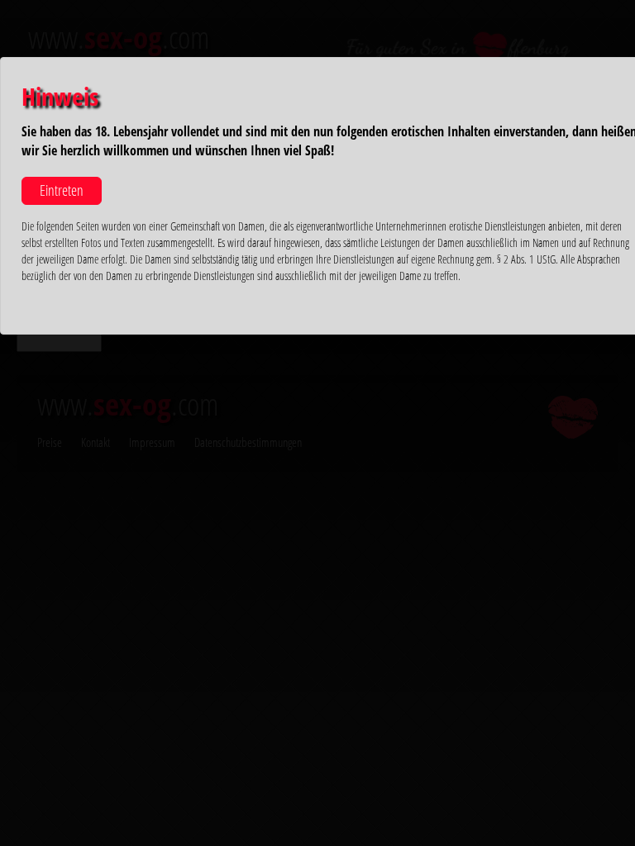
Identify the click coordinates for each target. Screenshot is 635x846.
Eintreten (62, 190)
